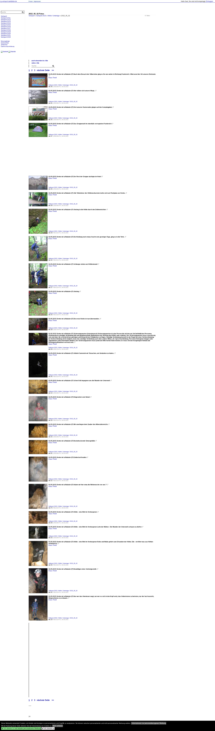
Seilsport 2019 (6, 32)
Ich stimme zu (48, 728)
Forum (31, 1)
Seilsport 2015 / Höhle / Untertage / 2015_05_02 (63, 85)
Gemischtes (5, 43)
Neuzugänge (5, 41)
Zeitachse (4, 45)
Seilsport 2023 (6, 37)
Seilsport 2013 (6, 21)
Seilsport (4, 16)
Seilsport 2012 (6, 20)
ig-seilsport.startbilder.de (8, 1)
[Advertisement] (103, 41)
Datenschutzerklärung (7, 46)
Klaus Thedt (53, 78)
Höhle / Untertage (54, 16)
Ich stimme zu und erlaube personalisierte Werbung (21, 728)
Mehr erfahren (58, 726)
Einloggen (209, 1)
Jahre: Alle (35, 63)
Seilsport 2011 (6, 18)
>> (53, 70)
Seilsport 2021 (6, 35)
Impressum (37, 1)
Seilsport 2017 (6, 28)
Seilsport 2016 (6, 27)
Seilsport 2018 (6, 30)
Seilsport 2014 (6, 23)
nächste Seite (43, 70)
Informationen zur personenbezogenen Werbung (149, 723)
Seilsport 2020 (6, 33)
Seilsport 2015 (41, 16)
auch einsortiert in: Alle (39, 61)
